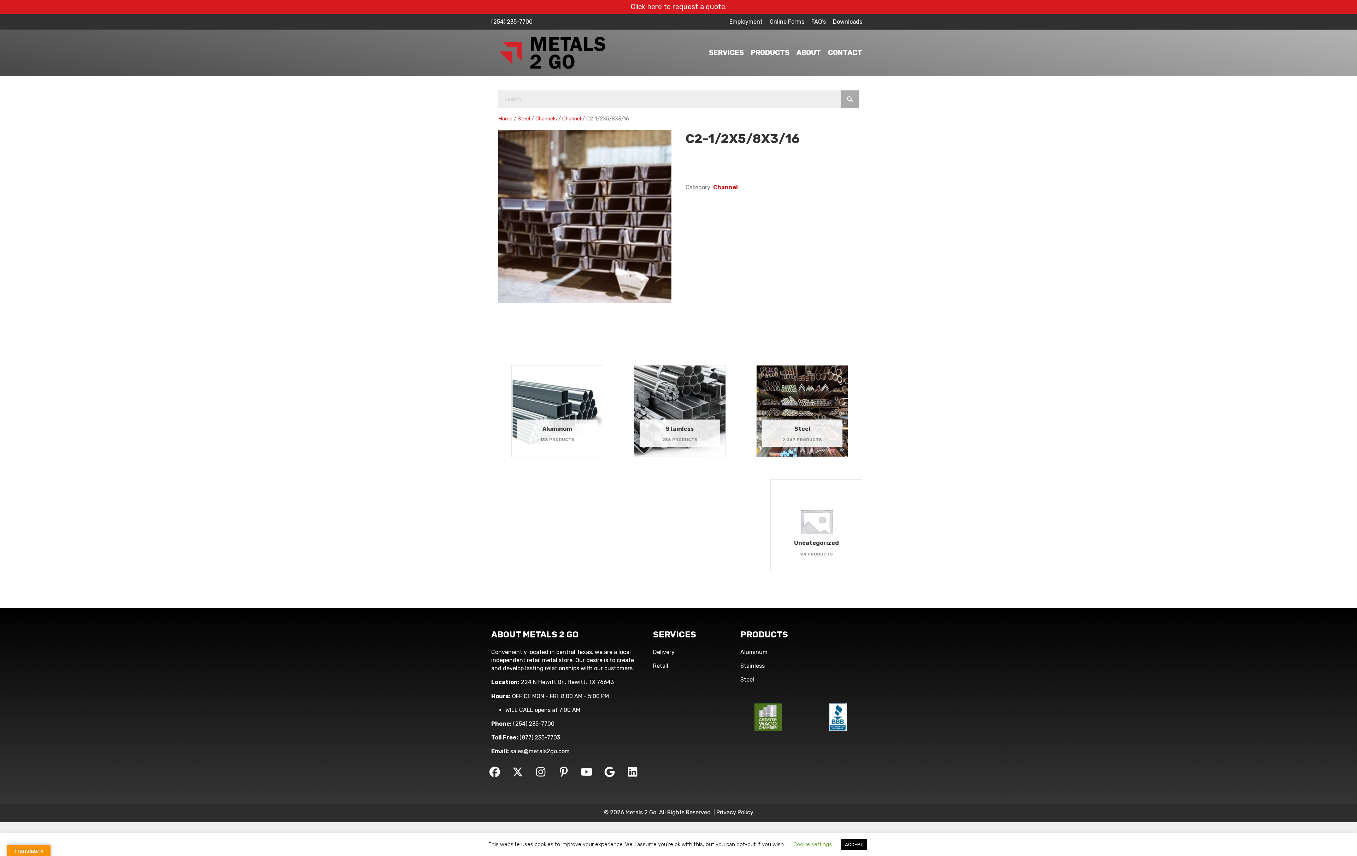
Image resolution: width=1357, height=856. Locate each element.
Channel (571, 118)
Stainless (752, 665)
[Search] (850, 99)
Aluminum (754, 652)
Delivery (664, 652)
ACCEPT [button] (854, 844)
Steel (524, 118)
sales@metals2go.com (540, 751)
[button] (494, 772)
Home (505, 118)
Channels (546, 118)
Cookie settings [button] (812, 844)
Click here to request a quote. (679, 6)
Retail (660, 665)
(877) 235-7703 (539, 737)
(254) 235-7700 (512, 21)
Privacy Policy (734, 812)
